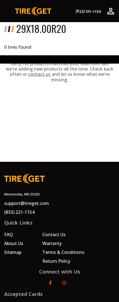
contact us (39, 74)
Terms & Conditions (63, 252)
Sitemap (12, 252)
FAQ (8, 234)
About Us (13, 243)
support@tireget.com (26, 203)
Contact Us (54, 234)
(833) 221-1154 (88, 11)
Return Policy (56, 261)
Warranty (52, 243)
